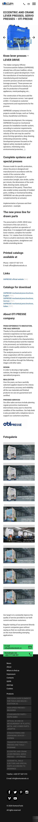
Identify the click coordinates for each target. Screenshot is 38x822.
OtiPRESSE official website (13, 279)
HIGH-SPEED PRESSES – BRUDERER (16, 708)
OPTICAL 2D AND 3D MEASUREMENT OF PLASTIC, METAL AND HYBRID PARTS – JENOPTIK (18, 725)
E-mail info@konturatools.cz (13, 647)
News (9, 663)
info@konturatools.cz (20, 778)
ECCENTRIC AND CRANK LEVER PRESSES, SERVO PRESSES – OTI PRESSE (17, 754)
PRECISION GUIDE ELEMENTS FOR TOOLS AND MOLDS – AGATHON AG (18, 701)
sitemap (10, 685)
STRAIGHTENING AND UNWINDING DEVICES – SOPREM (16, 735)
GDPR (9, 681)
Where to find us (13, 670)
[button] (4, 37)
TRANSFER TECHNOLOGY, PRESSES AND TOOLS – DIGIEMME (17, 745)
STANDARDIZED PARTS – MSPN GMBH (17, 715)
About (9, 667)
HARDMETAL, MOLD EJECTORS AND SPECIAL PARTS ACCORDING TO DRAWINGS (17, 765)
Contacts (10, 678)
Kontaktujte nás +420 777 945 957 (12, 654)
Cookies (10, 688)
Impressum (11, 674)
